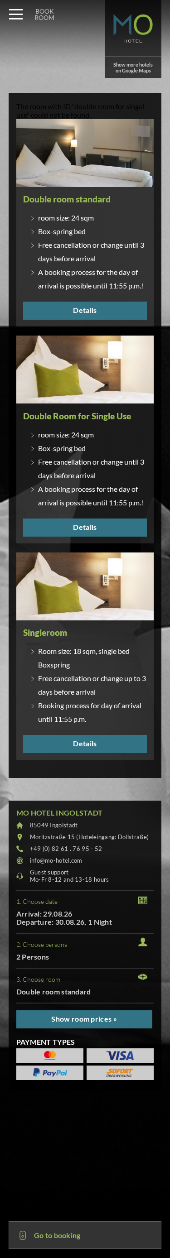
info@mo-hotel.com (56, 860)
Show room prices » (84, 1018)
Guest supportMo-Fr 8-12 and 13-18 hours (69, 876)
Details (85, 310)
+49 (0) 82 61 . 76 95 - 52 (66, 848)
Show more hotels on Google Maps (133, 67)
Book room (44, 14)
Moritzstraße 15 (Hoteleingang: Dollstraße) (89, 836)
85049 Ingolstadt (54, 825)
